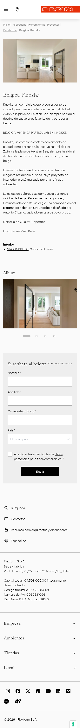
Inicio (6, 24)
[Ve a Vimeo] (67, 691)
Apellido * (15, 392)
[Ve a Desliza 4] (54, 336)
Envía (40, 471)
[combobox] (40, 439)
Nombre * (14, 373)
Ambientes (14, 638)
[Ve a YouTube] (47, 691)
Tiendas (11, 653)
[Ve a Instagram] (7, 691)
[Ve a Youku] (7, 701)
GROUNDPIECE (18, 249)
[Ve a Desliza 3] (45, 336)
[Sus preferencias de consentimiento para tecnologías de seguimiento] (73, 724)
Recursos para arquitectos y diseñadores (39, 530)
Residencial (10, 30)
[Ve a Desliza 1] (26, 336)
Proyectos (53, 24)
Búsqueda (18, 508)
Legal (9, 668)
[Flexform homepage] (60, 9)
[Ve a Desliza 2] (36, 336)
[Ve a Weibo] (17, 701)
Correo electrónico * (22, 411)
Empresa (12, 623)
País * (11, 430)
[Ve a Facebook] (17, 691)
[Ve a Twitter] (27, 691)
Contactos (18, 519)
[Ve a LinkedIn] (57, 691)
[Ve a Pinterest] (37, 691)
